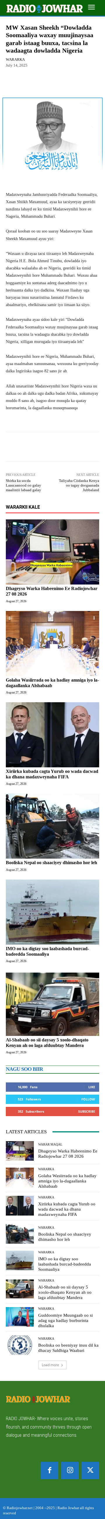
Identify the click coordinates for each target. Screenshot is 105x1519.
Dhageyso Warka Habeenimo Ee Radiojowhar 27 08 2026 (67, 1154)
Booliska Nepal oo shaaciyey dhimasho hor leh (51, 862)
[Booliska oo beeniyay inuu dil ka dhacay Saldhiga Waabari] (20, 1345)
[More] (72, 81)
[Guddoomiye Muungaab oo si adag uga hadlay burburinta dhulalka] (20, 1317)
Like (91, 1087)
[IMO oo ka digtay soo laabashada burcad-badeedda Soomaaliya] (52, 912)
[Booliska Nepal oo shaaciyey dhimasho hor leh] (52, 826)
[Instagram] (70, 1470)
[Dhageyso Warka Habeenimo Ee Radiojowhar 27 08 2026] (52, 552)
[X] (90, 1470)
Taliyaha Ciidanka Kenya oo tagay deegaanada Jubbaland (79, 485)
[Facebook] (49, 1470)
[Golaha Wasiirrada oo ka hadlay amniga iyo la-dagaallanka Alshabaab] (52, 643)
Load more (50, 1364)
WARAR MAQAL (50, 1144)
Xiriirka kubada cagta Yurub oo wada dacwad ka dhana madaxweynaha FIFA (52, 774)
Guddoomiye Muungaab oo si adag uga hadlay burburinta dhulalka (65, 1320)
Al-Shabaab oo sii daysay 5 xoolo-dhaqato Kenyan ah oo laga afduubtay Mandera (65, 1292)
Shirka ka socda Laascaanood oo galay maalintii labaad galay (23, 485)
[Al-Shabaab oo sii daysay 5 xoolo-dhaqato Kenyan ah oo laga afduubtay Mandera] (52, 1003)
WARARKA (15, 59)
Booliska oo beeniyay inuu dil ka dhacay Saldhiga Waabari (68, 1348)
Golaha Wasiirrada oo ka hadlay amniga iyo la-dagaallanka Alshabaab (67, 1181)
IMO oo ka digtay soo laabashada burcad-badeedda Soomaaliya (64, 1264)
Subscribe (86, 1111)
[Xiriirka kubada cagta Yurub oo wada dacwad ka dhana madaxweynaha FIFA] (52, 734)
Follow (88, 1099)
